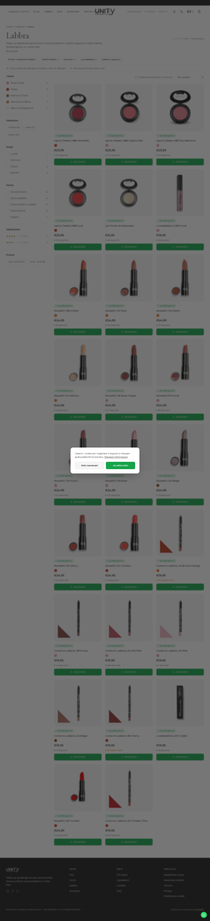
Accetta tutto (120, 465)
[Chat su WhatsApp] (204, 915)
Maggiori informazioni (116, 457)
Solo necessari (89, 465)
